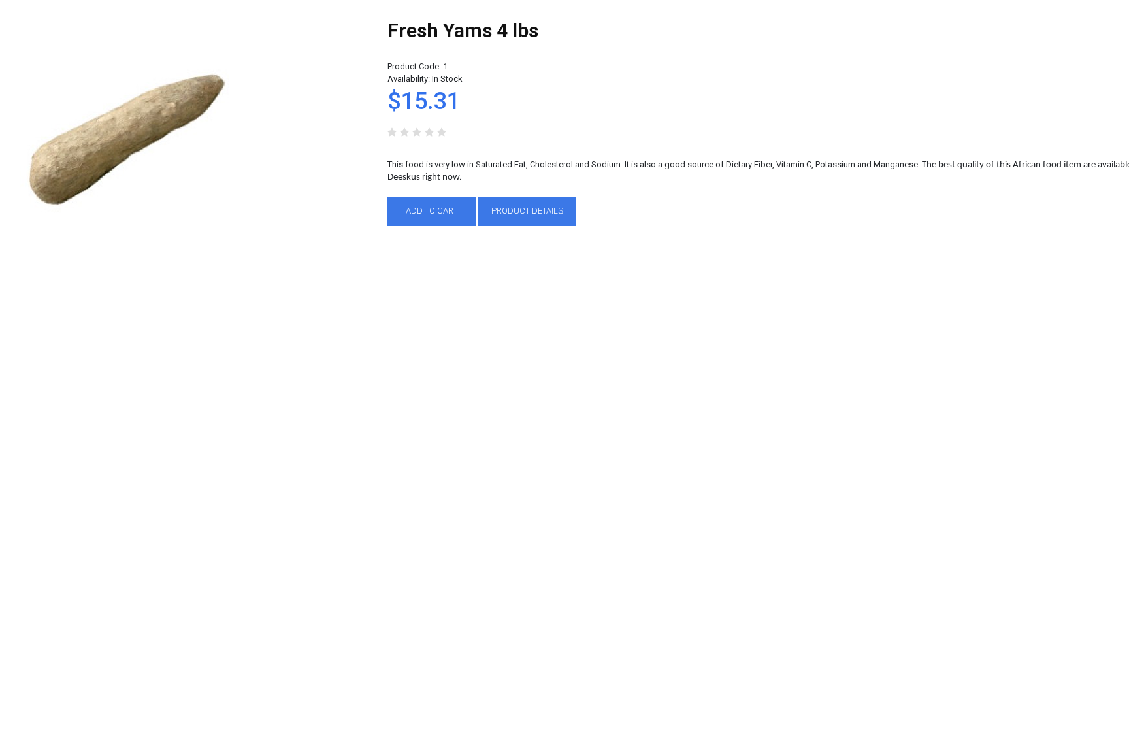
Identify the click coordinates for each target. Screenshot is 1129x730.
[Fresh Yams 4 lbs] (124, 25)
